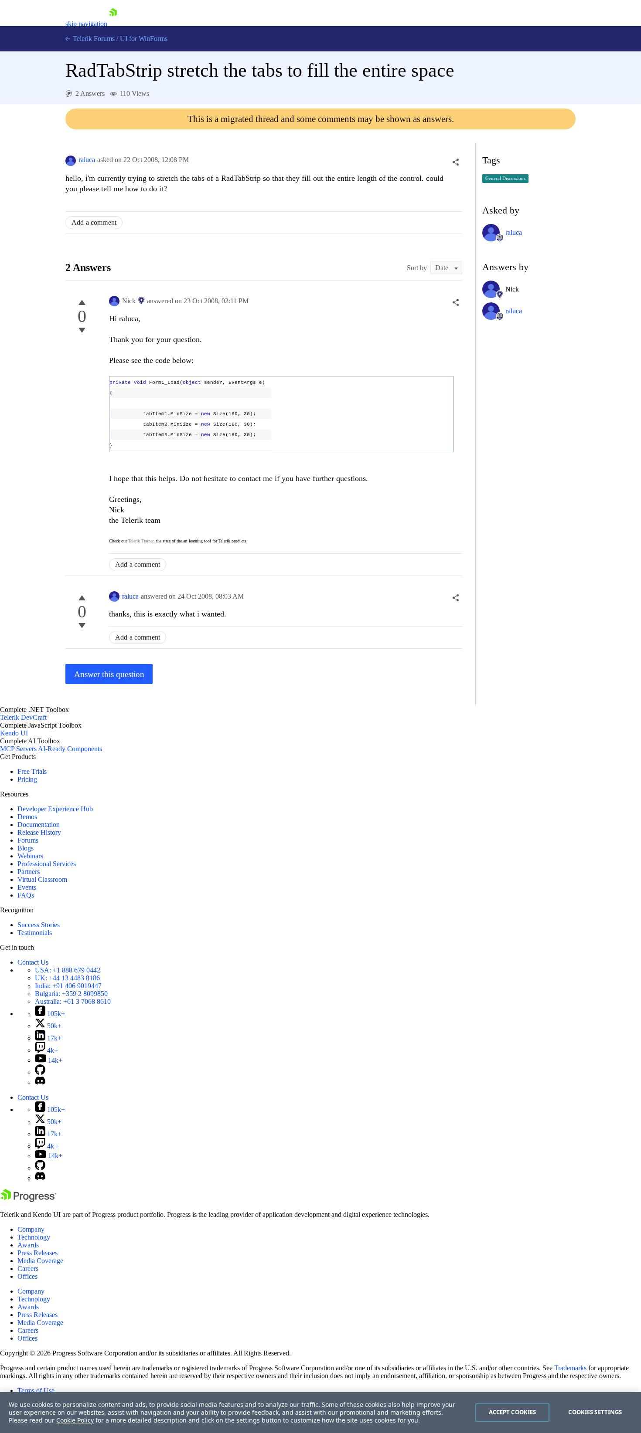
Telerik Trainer (140, 541)
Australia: (73, 1001)
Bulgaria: (71, 993)
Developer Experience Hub (55, 809)
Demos (27, 816)
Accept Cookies (512, 1412)
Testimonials (34, 932)
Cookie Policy (75, 1420)
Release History (39, 832)
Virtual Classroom (42, 879)
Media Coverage (40, 1260)
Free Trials (32, 771)
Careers (27, 1268)
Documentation (38, 824)
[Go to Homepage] (113, 23)
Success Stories (38, 924)
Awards (28, 1245)
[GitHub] (40, 1072)
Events (26, 887)
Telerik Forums (93, 38)
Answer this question (109, 674)
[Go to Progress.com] (28, 1199)
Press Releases (37, 1253)
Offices (27, 1276)
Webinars (30, 856)
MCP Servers (18, 748)
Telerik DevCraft (23, 717)
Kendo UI (14, 733)
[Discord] (40, 1082)
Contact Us (32, 962)
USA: (67, 970)
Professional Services (46, 863)
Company (30, 1229)
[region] (320, 1412)
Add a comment (94, 222)
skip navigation (86, 23)
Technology (33, 1237)
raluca (86, 159)
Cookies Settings (595, 1412)
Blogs (25, 848)
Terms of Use (36, 1390)
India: (68, 985)
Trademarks (570, 1368)
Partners (28, 871)
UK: (67, 978)
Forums (27, 840)
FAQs (25, 895)
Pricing (27, 779)
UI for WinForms (143, 38)
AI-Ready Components (70, 748)
